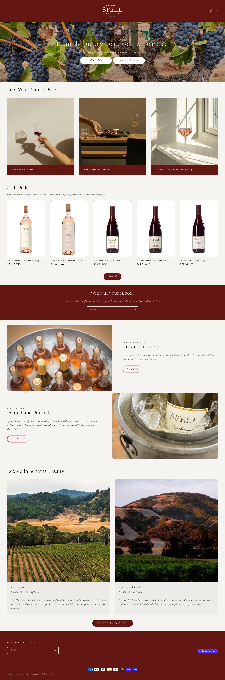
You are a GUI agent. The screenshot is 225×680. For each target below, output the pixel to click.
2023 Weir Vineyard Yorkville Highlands (194, 261)
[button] (6, 11)
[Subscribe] (135, 309)
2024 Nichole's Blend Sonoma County (107, 261)
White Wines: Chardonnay (95, 169)
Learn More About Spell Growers (113, 623)
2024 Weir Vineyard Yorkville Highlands (151, 261)
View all (112, 276)
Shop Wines (96, 60)
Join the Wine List (129, 60)
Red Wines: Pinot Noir (21, 169)
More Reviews (18, 439)
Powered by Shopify (31, 674)
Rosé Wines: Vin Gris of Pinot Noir (171, 169)
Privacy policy (47, 674)
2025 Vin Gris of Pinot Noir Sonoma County (23, 261)
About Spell (132, 369)
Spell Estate (18, 674)
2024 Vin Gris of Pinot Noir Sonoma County (66, 261)
